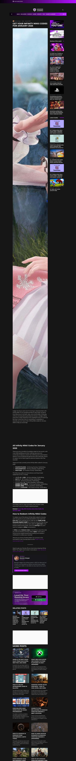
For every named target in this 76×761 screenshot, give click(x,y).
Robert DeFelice (52, 143)
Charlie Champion (53, 65)
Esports (39, 14)
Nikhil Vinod (52, 187)
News (18, 14)
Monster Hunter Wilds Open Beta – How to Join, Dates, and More (39, 686)
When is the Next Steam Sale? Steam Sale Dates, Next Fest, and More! (20, 661)
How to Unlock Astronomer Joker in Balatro (20, 686)
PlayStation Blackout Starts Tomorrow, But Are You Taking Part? (56, 98)
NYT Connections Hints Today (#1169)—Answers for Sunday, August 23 (56, 176)
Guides (34, 14)
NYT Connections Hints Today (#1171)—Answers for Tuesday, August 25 (25, 620)
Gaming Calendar (50, 14)
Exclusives (23, 14)
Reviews (29, 14)
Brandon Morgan (25, 558)
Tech (43, 14)
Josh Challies (52, 158)
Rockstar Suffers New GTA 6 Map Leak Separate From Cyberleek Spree (56, 113)
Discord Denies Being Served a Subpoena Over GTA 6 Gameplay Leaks (16, 620)
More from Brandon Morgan (21, 570)
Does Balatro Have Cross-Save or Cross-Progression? (20, 710)
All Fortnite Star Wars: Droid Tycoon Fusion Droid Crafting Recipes (56, 161)
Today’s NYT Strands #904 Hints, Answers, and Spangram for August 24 (57, 146)
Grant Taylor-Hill (52, 52)
